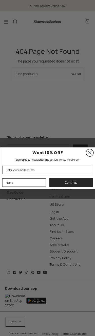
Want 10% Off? (47, 153)
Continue (71, 182)
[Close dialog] (89, 152)
